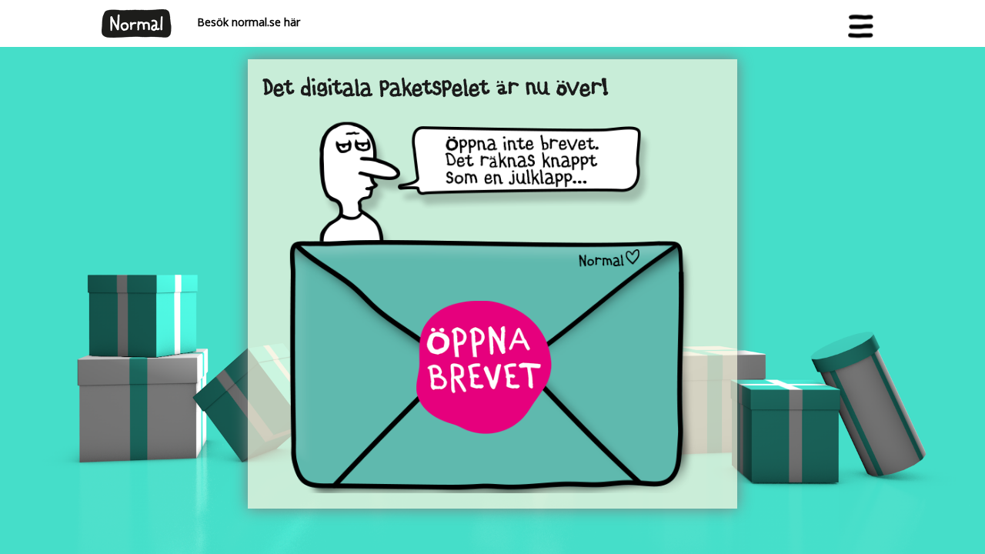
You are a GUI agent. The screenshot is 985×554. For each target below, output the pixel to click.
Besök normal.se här (242, 22)
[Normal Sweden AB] (136, 22)
